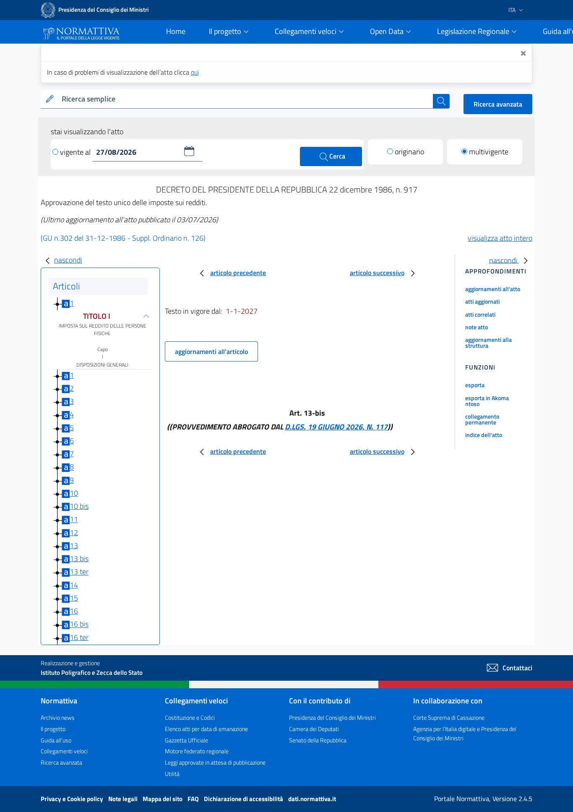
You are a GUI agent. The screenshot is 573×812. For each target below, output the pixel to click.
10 (74, 493)
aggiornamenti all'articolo (211, 351)
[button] (189, 151)
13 (74, 545)
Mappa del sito (163, 799)
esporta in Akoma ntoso (487, 400)
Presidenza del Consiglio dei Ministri (332, 717)
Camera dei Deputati (314, 728)
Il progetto (53, 728)
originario (409, 151)
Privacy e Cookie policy (72, 799)
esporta (474, 384)
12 (74, 532)
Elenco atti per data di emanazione (206, 728)
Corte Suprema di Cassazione (448, 717)
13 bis (79, 558)
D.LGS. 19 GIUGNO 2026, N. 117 (336, 426)
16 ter (79, 637)
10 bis (79, 506)
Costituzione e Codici (190, 717)
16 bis (79, 624)
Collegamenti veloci (64, 751)
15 (74, 598)
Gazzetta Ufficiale (186, 740)
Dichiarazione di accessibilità (244, 799)
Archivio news (58, 717)
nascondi (68, 259)
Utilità (172, 773)
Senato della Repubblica (317, 740)
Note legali (123, 799)
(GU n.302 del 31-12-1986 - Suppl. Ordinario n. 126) (123, 238)
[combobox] (245, 99)
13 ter (79, 572)
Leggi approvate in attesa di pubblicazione (215, 762)
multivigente (488, 151)
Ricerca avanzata (498, 104)
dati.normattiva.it (312, 799)
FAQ (194, 799)
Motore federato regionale (197, 751)
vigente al (76, 152)
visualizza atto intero (500, 238)
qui (195, 72)
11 (74, 519)
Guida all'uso (56, 740)
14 (74, 585)
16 (74, 611)
